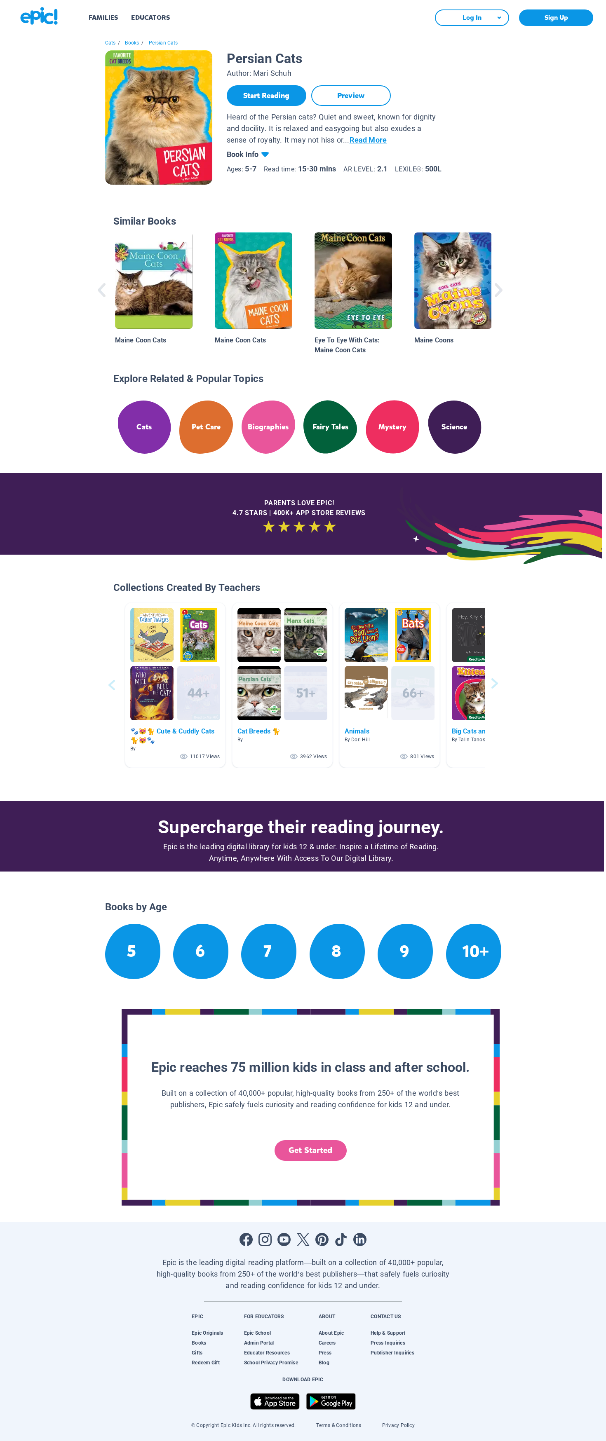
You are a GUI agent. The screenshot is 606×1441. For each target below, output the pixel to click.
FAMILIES (103, 17)
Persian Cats (163, 43)
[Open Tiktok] (341, 1239)
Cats (110, 43)
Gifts (197, 1353)
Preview (350, 96)
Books (132, 43)
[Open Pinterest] (322, 1239)
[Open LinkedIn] (359, 1239)
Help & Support (388, 1333)
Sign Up (556, 17)
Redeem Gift (206, 1363)
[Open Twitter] (303, 1239)
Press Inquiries (388, 1343)
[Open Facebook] (246, 1239)
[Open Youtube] (284, 1239)
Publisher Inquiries (392, 1353)
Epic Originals (207, 1333)
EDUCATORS (150, 17)
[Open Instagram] (265, 1239)
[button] (175, 685)
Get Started (310, 1150)
